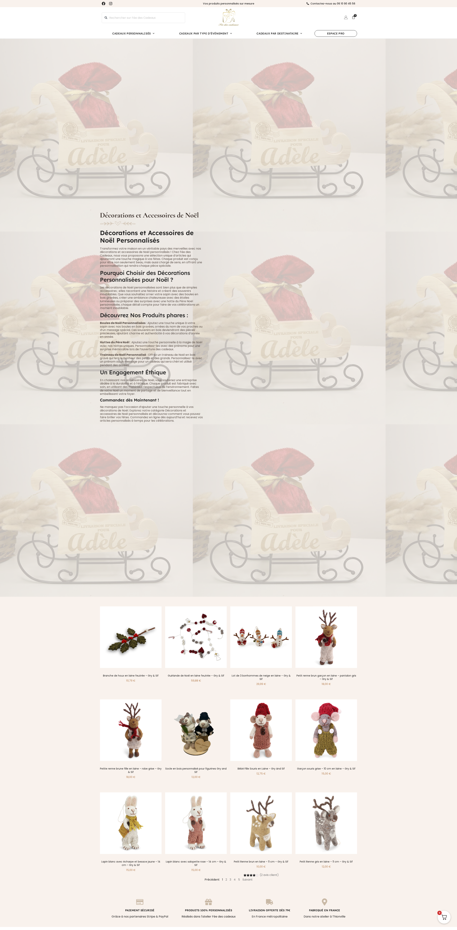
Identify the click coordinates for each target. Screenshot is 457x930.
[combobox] (143, 17)
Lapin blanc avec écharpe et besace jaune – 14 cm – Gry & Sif (130, 863)
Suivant (247, 880)
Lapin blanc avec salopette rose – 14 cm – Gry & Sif (196, 863)
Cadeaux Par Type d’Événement (203, 33)
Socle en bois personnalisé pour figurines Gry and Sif (196, 770)
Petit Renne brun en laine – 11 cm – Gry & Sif (261, 861)
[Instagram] (110, 3)
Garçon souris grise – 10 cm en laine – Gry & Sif (326, 768)
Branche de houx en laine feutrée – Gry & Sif (131, 675)
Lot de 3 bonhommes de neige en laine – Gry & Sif (261, 677)
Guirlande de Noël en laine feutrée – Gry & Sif (196, 675)
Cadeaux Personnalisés (131, 33)
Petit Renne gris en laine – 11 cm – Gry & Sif (326, 861)
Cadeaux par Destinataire (277, 33)
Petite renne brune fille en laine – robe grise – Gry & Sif (131, 770)
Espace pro (336, 33)
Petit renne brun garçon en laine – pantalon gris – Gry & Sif (326, 677)
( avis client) (269, 875)
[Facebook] (103, 3)
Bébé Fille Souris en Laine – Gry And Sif (261, 768)
